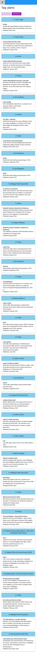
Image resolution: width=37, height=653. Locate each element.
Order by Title (6, 13)
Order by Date (16, 13)
